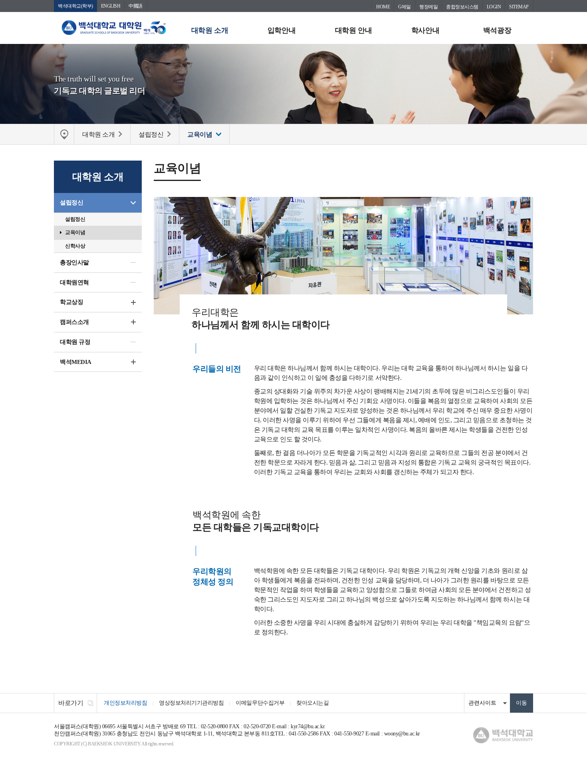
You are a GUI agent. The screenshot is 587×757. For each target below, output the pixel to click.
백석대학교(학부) (75, 6)
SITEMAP (519, 7)
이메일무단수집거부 (260, 703)
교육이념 (75, 232)
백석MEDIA (75, 362)
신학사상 (75, 246)
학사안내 (425, 30)
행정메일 (428, 7)
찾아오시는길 (312, 703)
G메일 (404, 7)
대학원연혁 (74, 282)
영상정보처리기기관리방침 (191, 703)
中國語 (136, 6)
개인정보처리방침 (125, 703)
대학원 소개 (209, 30)
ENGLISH (111, 6)
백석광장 (497, 30)
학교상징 (71, 302)
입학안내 (281, 30)
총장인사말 (74, 262)
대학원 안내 (353, 30)
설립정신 (71, 202)
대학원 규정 (75, 342)
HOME (383, 7)
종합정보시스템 (462, 7)
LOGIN (494, 7)
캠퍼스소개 (74, 322)
